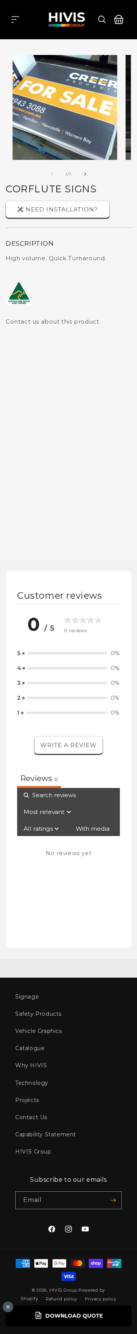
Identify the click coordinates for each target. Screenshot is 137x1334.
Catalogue (30, 1048)
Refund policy (61, 1299)
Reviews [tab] (39, 778)
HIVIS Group (33, 1151)
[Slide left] (51, 174)
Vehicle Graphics (38, 1031)
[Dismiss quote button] (8, 1307)
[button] (15, 19)
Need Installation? (61, 209)
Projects (27, 1100)
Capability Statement (45, 1134)
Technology (31, 1082)
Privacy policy (100, 1299)
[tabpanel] (68, 862)
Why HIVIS (31, 1065)
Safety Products (38, 1013)
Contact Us (31, 1117)
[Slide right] (85, 174)
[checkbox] (93, 829)
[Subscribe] (113, 1200)
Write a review (68, 745)
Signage (27, 996)
